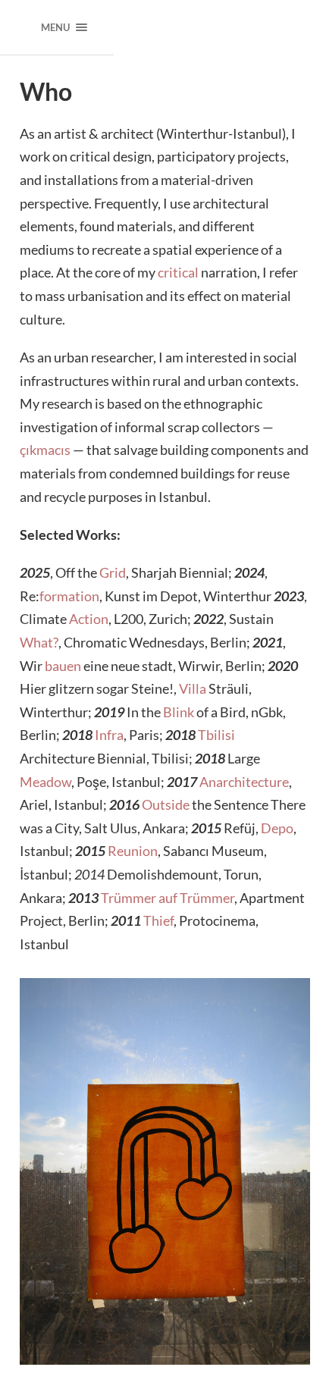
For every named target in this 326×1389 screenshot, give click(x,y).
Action (88, 618)
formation (69, 596)
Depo (277, 828)
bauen (63, 665)
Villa (192, 688)
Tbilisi (216, 734)
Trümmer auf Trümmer (167, 897)
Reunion (133, 850)
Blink (178, 712)
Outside (166, 804)
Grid (112, 572)
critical (178, 272)
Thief (158, 920)
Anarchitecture (244, 781)
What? (39, 642)
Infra (109, 734)
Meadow (45, 781)
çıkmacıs (45, 449)
